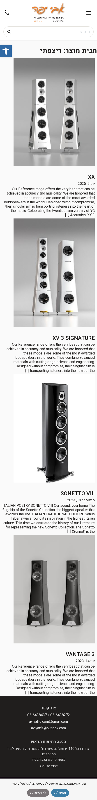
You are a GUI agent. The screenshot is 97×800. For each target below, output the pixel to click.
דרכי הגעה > (48, 766)
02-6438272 (60, 715)
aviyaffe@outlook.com (48, 728)
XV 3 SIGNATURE (74, 338)
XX (91, 177)
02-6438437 (37, 715)
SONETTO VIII (77, 493)
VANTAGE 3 (80, 654)
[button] (6, 51)
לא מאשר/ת (38, 792)
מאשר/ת (60, 792)
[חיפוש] (9, 32)
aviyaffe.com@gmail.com (48, 721)
